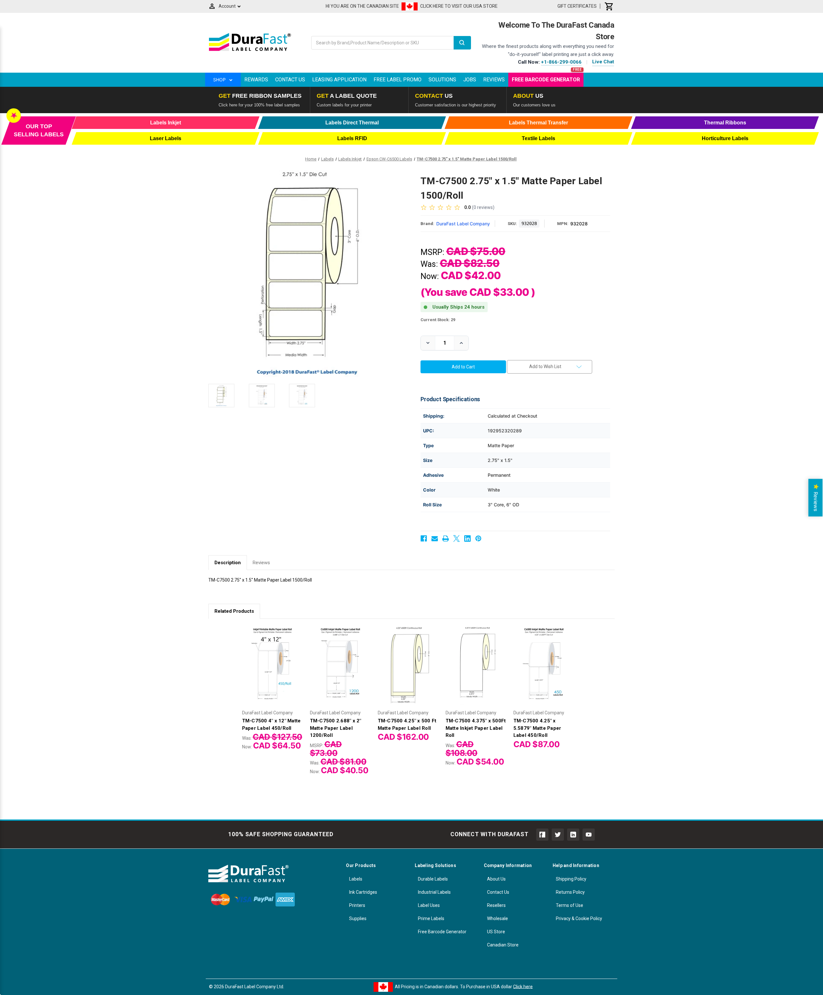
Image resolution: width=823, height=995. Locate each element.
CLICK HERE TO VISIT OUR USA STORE (459, 6)
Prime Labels (431, 918)
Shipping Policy (571, 879)
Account (227, 6)
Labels (355, 879)
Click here (523, 986)
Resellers (496, 905)
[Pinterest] (478, 538)
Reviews (494, 80)
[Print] (445, 538)
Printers (357, 905)
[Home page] (250, 50)
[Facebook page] (542, 834)
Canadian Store (503, 944)
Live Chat (603, 62)
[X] (456, 538)
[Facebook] (424, 538)
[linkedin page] (573, 834)
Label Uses (429, 905)
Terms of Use (569, 905)
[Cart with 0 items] (609, 6)
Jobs (469, 80)
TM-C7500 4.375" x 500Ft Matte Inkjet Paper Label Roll (476, 728)
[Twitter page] (558, 834)
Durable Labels (433, 879)
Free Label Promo (397, 80)
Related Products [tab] (234, 611)
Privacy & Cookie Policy (579, 918)
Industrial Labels (434, 892)
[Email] (434, 538)
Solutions (442, 80)
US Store (496, 931)
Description (227, 562)
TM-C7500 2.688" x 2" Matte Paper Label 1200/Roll (335, 728)
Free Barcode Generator (546, 80)
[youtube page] (589, 834)
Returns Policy (570, 892)
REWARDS (256, 80)
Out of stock (408, 671)
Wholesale (497, 918)
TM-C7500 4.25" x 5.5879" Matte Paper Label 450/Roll (537, 728)
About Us (496, 879)
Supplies (357, 918)
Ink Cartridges (363, 892)
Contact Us (290, 80)
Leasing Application (339, 80)
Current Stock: (438, 319)
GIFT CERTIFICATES (577, 6)
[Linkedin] (467, 538)
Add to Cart (272, 671)
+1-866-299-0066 (561, 62)
